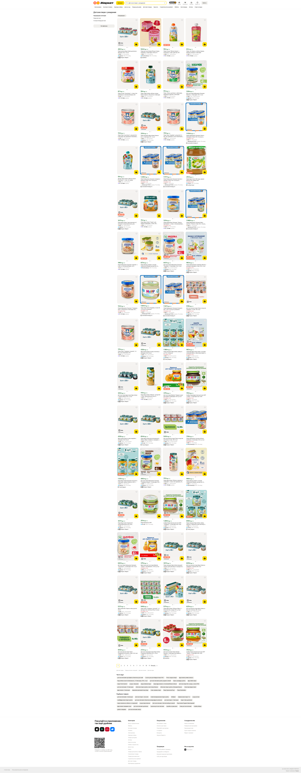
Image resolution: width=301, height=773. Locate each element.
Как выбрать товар (161, 723)
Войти (204, 3)
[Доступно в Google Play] (102, 731)
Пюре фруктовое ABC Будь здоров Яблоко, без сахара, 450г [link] (195, 179)
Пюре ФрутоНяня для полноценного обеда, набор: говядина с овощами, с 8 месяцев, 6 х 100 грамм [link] (150, 439)
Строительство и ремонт (134, 758)
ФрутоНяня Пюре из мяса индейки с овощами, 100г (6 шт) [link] (127, 439)
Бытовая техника (132, 728)
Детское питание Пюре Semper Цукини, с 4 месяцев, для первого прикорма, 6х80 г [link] (172, 652)
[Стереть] (164, 3)
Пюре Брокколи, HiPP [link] (146, 522)
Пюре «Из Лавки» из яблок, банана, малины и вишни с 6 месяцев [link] (195, 52)
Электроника (131, 733)
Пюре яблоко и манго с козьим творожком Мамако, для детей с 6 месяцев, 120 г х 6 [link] (195, 481)
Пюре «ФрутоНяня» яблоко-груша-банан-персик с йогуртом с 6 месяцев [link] (150, 94)
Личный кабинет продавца (163, 749)
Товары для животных (133, 756)
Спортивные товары (133, 754)
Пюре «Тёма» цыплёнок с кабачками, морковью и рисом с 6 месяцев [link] (173, 93)
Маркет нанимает (188, 733)
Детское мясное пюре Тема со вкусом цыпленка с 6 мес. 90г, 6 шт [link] (173, 439)
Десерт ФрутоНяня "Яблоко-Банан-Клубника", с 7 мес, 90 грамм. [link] (127, 179)
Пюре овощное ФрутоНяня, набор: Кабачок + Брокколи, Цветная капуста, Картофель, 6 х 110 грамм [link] (196, 523)
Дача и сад (130, 747)
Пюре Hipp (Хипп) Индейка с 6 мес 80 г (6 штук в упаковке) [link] (150, 308)
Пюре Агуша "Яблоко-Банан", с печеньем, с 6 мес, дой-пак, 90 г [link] (172, 52)
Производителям (188, 728)
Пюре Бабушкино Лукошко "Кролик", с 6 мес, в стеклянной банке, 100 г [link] (128, 265)
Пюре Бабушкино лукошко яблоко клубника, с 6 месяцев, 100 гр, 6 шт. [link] (195, 439)
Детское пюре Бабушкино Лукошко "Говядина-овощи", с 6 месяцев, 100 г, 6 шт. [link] (150, 481)
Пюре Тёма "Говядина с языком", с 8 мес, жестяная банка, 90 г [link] (127, 352)
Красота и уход (132, 742)
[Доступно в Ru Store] (112, 731)
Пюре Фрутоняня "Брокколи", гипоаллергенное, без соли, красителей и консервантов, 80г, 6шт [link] (127, 523)
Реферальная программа (190, 725)
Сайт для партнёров (162, 756)
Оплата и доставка (161, 725)
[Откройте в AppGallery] (107, 731)
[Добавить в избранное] (136, 20)
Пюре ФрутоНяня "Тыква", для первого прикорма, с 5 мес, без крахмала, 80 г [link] (149, 223)
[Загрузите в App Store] (97, 731)
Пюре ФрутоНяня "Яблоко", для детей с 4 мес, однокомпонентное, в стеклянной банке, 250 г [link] (150, 395)
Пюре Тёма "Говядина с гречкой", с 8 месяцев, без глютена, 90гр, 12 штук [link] (150, 609)
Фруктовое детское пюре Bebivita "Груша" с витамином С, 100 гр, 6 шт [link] (150, 566)
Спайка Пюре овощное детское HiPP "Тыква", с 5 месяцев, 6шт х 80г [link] (195, 652)
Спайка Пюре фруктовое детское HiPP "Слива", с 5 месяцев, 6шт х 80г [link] (196, 395)
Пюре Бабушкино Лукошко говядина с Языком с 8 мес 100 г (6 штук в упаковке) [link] (150, 179)
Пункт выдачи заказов (190, 730)
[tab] (97, 7)
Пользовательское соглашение (20, 769)
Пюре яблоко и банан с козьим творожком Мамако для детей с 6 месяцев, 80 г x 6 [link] (149, 265)
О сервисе (159, 730)
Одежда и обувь (132, 735)
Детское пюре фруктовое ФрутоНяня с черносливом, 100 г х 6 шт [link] (127, 395)
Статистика (7, 769)
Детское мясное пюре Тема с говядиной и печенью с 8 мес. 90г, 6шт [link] (128, 652)
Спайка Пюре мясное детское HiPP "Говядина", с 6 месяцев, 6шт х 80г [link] (172, 523)
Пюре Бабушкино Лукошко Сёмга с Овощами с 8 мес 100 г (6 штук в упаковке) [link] (195, 136)
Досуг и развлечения (133, 723)
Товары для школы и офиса (135, 751)
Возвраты (159, 733)
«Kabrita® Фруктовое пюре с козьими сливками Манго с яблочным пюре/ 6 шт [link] (196, 352)
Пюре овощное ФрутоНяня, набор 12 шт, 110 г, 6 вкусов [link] (173, 352)
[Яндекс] (297, 771)
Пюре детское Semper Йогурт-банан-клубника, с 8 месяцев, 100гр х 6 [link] (150, 52)
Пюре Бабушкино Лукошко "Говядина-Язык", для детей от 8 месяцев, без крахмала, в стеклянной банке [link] (128, 309)
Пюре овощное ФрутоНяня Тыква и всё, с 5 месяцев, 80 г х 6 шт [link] (150, 136)
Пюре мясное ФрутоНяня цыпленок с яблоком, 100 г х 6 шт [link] (127, 52)
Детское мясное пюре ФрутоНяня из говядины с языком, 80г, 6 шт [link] (195, 566)
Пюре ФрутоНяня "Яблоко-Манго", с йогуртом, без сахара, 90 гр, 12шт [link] (173, 609)
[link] (130, 677)
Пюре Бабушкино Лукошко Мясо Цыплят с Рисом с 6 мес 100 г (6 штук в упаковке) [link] (196, 223)
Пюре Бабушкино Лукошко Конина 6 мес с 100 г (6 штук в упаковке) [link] (173, 309)
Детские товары (132, 761)
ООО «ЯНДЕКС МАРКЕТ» (292, 768)
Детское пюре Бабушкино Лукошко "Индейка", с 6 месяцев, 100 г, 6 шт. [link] (173, 265)
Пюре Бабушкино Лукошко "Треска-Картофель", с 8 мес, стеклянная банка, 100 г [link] (173, 223)
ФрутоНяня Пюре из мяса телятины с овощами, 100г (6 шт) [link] (150, 352)
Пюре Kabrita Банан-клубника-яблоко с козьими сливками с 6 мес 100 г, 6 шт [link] (196, 265)
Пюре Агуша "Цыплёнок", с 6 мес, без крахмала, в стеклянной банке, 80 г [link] (127, 94)
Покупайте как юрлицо (162, 728)
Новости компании (189, 723)
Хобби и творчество (133, 744)
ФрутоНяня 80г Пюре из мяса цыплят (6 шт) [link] (127, 609)
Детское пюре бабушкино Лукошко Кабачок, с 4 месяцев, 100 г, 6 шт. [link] (195, 94)
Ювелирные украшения (134, 763)
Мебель (130, 725)
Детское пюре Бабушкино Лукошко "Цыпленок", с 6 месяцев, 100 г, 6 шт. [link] (127, 566)
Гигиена (130, 730)
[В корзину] (136, 44)
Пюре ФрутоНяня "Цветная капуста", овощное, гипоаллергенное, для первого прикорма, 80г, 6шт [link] (127, 223)
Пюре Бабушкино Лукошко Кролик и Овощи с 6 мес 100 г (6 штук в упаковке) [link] (173, 179)
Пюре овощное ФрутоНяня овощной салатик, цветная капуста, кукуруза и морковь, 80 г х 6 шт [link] (173, 566)
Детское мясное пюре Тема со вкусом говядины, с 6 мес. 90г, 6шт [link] (196, 309)
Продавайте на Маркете (163, 751)
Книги (129, 749)
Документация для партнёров (164, 754)
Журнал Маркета (161, 735)
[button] (122, 15)
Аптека (130, 740)
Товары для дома (132, 737)
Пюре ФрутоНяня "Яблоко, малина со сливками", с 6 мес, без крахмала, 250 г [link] (173, 481)
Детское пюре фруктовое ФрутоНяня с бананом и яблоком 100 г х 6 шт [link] (150, 652)
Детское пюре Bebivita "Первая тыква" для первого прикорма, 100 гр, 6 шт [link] (173, 395)
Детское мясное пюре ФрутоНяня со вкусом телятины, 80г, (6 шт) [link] (195, 609)
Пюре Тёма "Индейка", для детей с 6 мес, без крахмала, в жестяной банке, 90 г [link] (173, 136)
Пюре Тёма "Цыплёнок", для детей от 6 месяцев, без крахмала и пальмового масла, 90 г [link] (128, 136)
